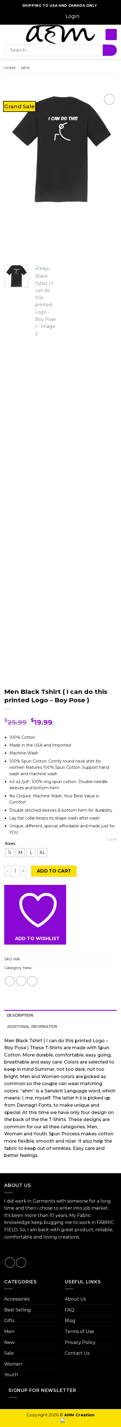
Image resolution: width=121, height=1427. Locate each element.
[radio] (9, 852)
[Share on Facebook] (21, 981)
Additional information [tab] (32, 1027)
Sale (9, 1353)
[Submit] (110, 50)
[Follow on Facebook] (22, 16)
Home (10, 68)
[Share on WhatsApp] (10, 981)
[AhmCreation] (60, 34)
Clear (112, 839)
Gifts (9, 1320)
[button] (73, 16)
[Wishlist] (90, 16)
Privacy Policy (80, 1342)
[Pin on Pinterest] (32, 981)
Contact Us (77, 1353)
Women (13, 1364)
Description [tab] (20, 1015)
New (25, 68)
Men (9, 1331)
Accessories (17, 1299)
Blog (70, 1320)
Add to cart (54, 871)
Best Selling (17, 1310)
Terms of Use (79, 1331)
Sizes (10, 844)
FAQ (69, 1310)
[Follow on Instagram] (29, 16)
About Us (75, 1299)
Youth (11, 1374)
